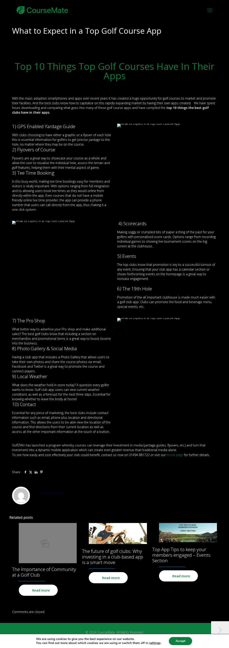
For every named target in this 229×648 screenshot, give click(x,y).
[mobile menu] (210, 10)
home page (175, 455)
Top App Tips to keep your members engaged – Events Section (181, 555)
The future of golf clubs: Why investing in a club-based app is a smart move (112, 556)
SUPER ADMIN (52, 493)
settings (155, 643)
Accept (180, 641)
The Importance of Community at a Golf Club (44, 572)
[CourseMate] (42, 10)
